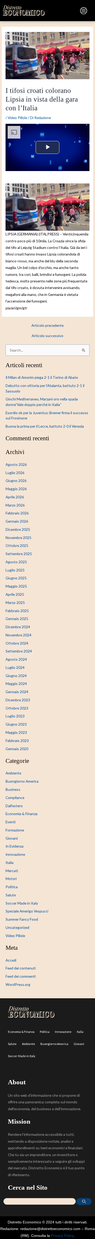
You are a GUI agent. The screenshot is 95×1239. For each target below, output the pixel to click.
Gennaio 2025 (17, 618)
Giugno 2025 (16, 578)
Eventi (11, 822)
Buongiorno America (22, 781)
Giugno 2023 (16, 724)
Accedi (11, 960)
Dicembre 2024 (18, 627)
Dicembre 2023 (18, 700)
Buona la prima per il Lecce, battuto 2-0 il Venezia (45, 426)
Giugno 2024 (16, 675)
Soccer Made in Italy (22, 903)
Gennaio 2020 (17, 748)
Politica (12, 887)
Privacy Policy (62, 1236)
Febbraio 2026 (17, 513)
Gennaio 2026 (17, 521)
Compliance (15, 797)
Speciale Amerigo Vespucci (27, 911)
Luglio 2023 (15, 716)
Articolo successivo (47, 336)
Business (13, 789)
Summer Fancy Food (22, 919)
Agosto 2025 (16, 562)
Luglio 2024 (15, 667)
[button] (68, 11)
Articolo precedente (47, 325)
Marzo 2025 (15, 602)
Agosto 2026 (16, 464)
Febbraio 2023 (17, 740)
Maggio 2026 (16, 488)
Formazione (15, 830)
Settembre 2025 (19, 553)
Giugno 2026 (16, 480)
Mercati (12, 870)
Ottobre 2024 (17, 643)
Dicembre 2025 (18, 529)
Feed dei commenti (21, 976)
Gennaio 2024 (17, 691)
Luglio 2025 (15, 570)
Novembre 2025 (18, 537)
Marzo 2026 (15, 505)
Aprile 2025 (15, 594)
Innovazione (15, 854)
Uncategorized (17, 927)
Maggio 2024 (16, 683)
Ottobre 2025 (17, 545)
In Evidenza (14, 846)
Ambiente (13, 773)
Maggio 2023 (16, 732)
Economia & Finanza (21, 813)
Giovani (12, 838)
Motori (11, 878)
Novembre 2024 (18, 635)
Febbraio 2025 (17, 610)
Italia (9, 862)
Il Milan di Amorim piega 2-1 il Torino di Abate (42, 377)
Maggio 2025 (16, 586)
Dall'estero (14, 805)
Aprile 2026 (15, 497)
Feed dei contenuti (21, 968)
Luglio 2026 (15, 472)
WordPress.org (18, 984)
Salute (11, 895)
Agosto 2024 (16, 659)
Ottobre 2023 (17, 708)
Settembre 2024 (19, 651)
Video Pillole (17, 117)
